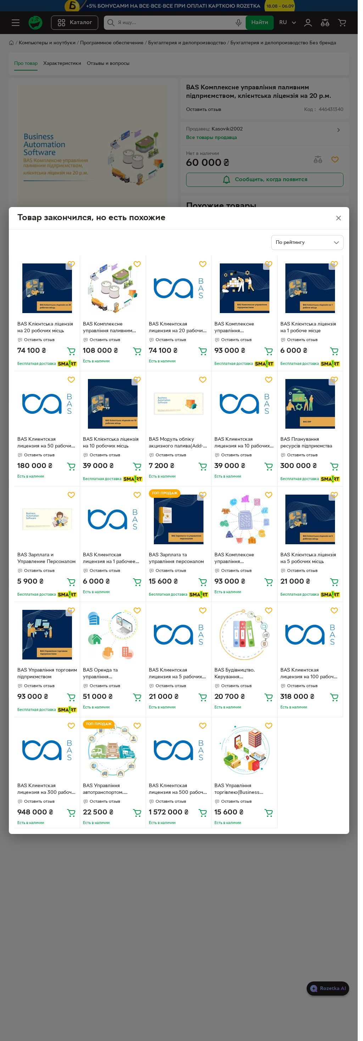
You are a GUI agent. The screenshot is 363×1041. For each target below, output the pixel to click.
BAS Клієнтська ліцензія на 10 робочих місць (111, 443)
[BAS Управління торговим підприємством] (47, 635)
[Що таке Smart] (67, 364)
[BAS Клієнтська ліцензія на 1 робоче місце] (310, 288)
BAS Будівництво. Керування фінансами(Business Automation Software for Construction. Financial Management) (243, 674)
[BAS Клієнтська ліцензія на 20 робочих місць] (47, 288)
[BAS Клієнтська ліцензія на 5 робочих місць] (310, 519)
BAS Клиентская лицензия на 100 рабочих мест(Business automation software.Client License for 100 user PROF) (310, 674)
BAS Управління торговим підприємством (47, 673)
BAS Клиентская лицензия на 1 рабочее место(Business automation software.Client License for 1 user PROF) (109, 559)
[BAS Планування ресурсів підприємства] (310, 404)
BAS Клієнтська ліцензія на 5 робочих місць (308, 558)
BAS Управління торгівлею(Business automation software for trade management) (242, 790)
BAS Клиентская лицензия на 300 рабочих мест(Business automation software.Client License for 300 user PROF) (47, 790)
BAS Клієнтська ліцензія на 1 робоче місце (308, 327)
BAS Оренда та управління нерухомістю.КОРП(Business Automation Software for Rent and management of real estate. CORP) (113, 674)
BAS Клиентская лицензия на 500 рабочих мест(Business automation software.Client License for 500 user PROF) (178, 790)
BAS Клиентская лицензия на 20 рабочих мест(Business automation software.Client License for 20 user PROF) (178, 328)
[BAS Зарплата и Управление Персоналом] (47, 519)
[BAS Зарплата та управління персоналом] (179, 519)
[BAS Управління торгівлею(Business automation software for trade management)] (244, 750)
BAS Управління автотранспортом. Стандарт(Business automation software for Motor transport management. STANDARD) (111, 790)
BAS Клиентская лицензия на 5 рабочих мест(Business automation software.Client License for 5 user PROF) (178, 674)
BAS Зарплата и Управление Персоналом (46, 558)
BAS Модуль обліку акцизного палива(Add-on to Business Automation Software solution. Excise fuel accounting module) (176, 443)
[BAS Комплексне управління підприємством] (244, 288)
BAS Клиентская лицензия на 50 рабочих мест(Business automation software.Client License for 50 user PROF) (47, 443)
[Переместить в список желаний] (71, 264)
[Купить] (71, 351)
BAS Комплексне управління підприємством (234, 328)
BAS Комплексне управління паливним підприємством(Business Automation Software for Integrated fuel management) (111, 328)
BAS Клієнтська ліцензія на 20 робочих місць (45, 327)
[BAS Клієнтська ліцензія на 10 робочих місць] (113, 404)
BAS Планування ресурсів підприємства (306, 443)
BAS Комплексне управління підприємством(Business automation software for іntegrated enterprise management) (242, 559)
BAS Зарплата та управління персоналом (176, 558)
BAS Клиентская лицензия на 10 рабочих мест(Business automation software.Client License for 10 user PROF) (244, 443)
